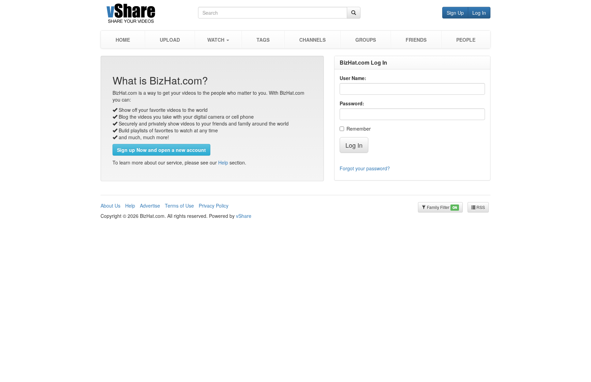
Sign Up (455, 12)
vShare (243, 215)
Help (223, 162)
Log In (479, 12)
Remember (358, 128)
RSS (480, 207)
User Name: (353, 78)
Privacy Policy (213, 205)
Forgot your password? (365, 168)
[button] (218, 39)
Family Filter (441, 207)
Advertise (150, 205)
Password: (352, 103)
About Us (110, 205)
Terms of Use (179, 205)
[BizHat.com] (149, 14)
